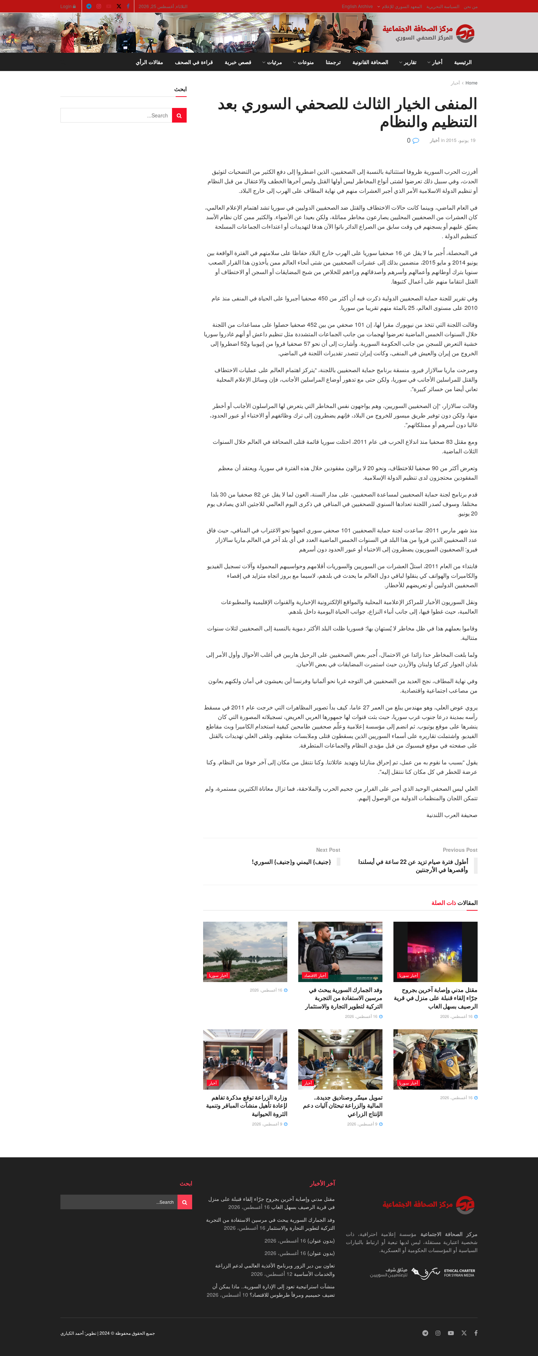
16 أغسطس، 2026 (457, 1016)
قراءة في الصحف (194, 61)
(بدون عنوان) (321, 1240)
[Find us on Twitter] (119, 6)
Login (66, 6)
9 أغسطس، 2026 (362, 1124)
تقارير (410, 61)
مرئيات (274, 61)
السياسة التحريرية (442, 6)
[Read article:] (245, 952)
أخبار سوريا (408, 975)
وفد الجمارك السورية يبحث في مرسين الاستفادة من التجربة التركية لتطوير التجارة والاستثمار (343, 997)
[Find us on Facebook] (128, 6)
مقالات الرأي (149, 61)
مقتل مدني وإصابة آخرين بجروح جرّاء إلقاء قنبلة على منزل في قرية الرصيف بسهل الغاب (436, 997)
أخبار (437, 61)
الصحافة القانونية (370, 61)
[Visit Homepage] (430, 33)
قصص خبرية (238, 61)
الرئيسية (463, 61)
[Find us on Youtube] (108, 6)
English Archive (357, 6)
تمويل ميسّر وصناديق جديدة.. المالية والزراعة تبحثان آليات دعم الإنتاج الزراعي (342, 1105)
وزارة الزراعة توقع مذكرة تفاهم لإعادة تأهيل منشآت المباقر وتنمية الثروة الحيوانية (246, 1105)
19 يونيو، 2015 (460, 139)
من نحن (471, 6)
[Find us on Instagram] (99, 6)
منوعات (306, 61)
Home (472, 82)
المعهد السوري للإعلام (402, 6)
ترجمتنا (333, 61)
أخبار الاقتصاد (315, 975)
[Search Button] (63, 62)
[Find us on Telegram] (88, 6)
